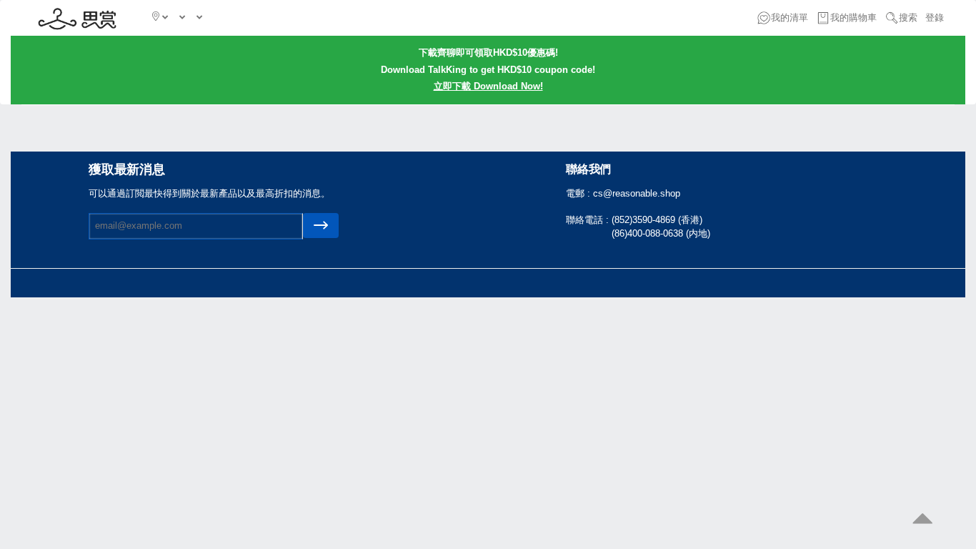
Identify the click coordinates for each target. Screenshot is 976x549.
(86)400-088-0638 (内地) (661, 233)
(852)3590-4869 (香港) (657, 219)
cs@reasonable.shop (636, 193)
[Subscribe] (321, 225)
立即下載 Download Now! (488, 86)
